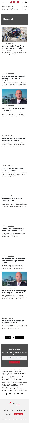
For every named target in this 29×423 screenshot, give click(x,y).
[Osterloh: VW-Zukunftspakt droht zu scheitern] (14, 96)
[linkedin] (18, 393)
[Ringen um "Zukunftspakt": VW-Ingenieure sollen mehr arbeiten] (14, 34)
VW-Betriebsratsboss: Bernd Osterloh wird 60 (12, 199)
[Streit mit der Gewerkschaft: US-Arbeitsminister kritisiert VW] (14, 216)
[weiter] (25, 337)
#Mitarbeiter (11, 73)
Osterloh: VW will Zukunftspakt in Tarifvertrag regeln (14, 169)
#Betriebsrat (11, 135)
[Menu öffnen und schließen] (2, 2)
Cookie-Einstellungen (23, 419)
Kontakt (8, 414)
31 (19, 337)
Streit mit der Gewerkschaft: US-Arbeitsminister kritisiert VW (13, 230)
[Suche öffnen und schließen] (22, 2)
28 (9, 337)
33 (22, 337)
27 (6, 337)
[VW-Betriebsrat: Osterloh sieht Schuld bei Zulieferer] (14, 309)
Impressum (4, 419)
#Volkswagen (11, 43)
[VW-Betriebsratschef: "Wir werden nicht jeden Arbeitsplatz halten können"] (14, 247)
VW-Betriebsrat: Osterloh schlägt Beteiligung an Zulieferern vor (14, 292)
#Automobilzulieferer (13, 288)
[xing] (14, 393)
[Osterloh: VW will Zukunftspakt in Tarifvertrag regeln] (14, 156)
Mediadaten (21, 410)
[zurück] (3, 337)
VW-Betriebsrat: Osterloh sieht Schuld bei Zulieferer (13, 322)
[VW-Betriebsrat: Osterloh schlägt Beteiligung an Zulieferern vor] (14, 279)
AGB (9, 419)
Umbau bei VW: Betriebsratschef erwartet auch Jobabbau (13, 139)
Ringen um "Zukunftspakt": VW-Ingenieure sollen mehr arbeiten (13, 47)
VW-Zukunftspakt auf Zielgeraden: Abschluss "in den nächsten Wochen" (14, 78)
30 (16, 337)
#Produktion (11, 318)
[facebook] (6, 393)
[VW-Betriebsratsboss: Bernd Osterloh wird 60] (14, 186)
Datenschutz (14, 419)
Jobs (12, 410)
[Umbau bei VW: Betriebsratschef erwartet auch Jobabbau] (14, 126)
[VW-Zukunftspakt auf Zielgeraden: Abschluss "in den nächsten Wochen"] (14, 64)
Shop (6, 410)
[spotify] (22, 393)
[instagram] (10, 393)
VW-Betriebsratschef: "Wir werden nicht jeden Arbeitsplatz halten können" (14, 261)
